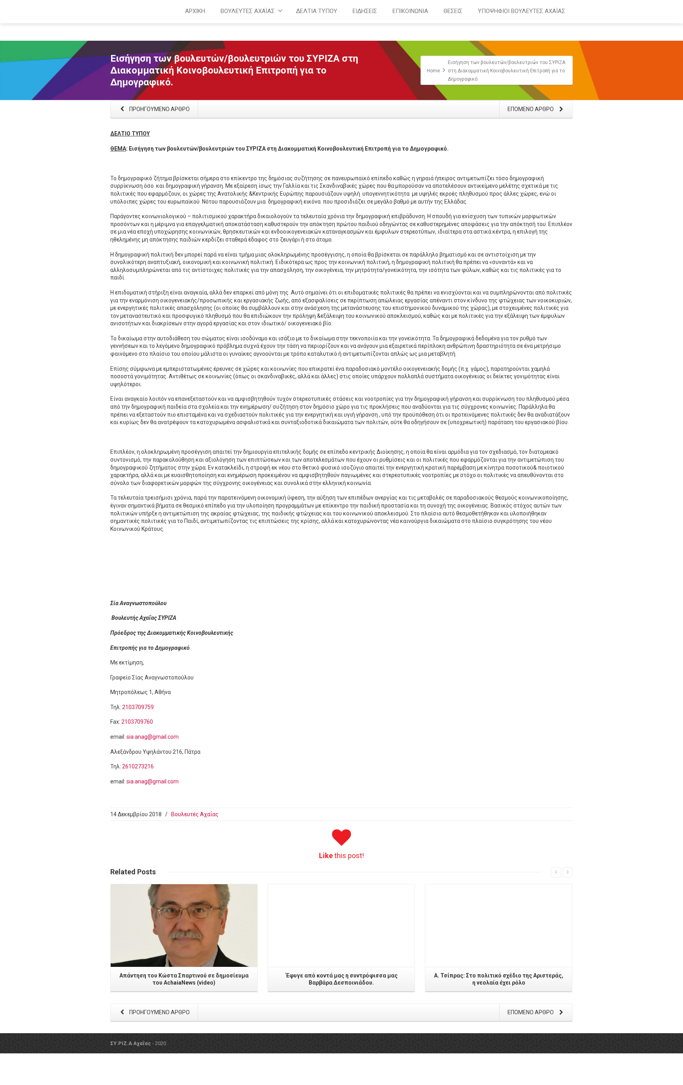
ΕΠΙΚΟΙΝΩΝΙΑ (410, 11)
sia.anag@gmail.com (152, 737)
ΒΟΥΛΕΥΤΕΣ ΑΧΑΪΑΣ (248, 11)
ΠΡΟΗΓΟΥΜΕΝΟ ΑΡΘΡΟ (159, 109)
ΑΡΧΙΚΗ (195, 11)
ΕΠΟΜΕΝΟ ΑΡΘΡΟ (531, 109)
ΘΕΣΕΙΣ (452, 11)
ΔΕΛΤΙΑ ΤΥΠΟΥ (316, 11)
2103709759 (138, 707)
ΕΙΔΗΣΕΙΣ (365, 11)
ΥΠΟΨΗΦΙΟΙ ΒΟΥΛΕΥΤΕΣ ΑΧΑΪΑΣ (521, 11)
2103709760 (137, 722)
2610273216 (138, 766)
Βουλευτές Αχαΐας (195, 814)
